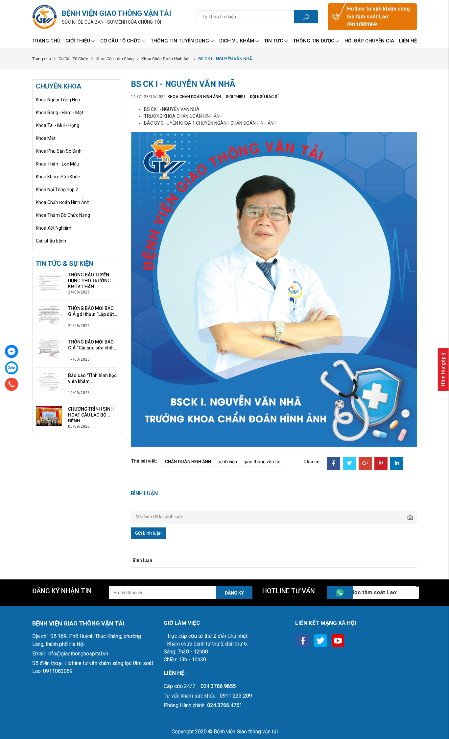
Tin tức (273, 41)
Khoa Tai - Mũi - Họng (57, 125)
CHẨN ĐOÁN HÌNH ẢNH (188, 461)
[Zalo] (11, 367)
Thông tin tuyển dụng (180, 41)
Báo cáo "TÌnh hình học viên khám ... (92, 378)
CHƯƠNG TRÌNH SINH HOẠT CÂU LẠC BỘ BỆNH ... (91, 412)
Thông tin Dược (313, 41)
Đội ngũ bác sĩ (264, 96)
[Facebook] (333, 464)
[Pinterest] (381, 464)
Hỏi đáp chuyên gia (369, 41)
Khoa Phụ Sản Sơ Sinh (59, 151)
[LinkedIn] (396, 464)
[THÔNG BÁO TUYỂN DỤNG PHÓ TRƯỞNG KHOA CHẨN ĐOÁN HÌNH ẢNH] (49, 281)
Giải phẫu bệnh (51, 240)
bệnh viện (227, 461)
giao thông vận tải (262, 461)
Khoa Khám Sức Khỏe (58, 176)
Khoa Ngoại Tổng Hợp (58, 99)
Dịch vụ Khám (236, 41)
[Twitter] (349, 464)
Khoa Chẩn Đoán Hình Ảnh (166, 58)
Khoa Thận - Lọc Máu (57, 163)
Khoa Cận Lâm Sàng (115, 58)
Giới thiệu (77, 41)
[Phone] (11, 384)
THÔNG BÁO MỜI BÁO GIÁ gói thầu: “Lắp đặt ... (91, 311)
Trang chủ (46, 41)
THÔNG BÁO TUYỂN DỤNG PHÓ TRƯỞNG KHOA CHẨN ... (89, 278)
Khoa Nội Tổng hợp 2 (57, 189)
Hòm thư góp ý (443, 369)
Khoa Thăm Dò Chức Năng (63, 215)
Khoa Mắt (46, 138)
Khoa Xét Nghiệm (53, 228)
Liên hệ (408, 41)
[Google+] (365, 464)
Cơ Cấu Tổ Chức (120, 41)
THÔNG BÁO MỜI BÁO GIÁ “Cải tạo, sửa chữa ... (91, 345)
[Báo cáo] (49, 382)
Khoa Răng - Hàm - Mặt (59, 112)
